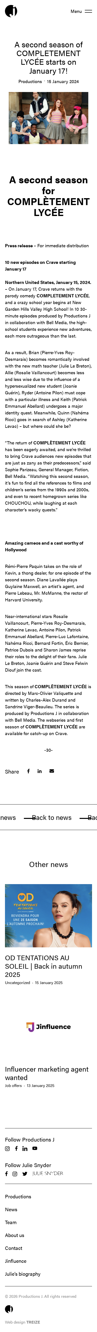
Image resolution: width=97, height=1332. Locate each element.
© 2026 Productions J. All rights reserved (40, 1296)
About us (14, 1235)
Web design (22, 1322)
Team (11, 1222)
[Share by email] (51, 771)
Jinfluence (15, 1260)
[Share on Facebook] (28, 771)
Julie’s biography (23, 1273)
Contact (13, 1247)
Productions (18, 1196)
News (11, 1209)
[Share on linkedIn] (40, 771)
